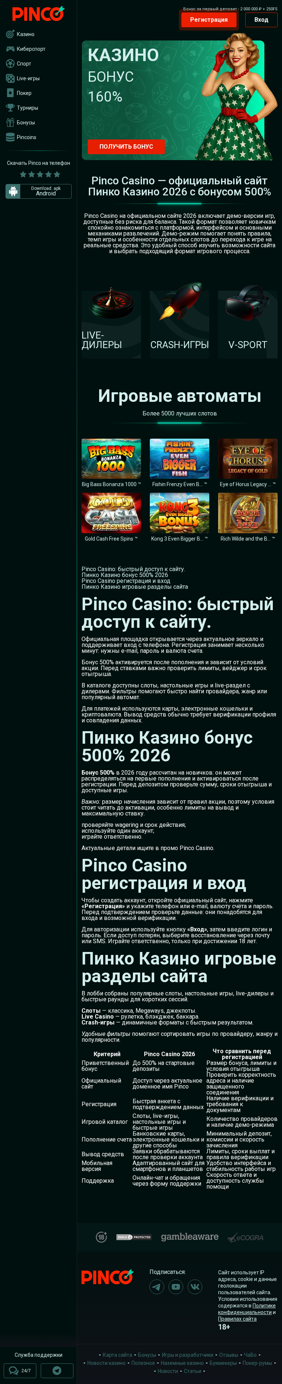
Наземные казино (182, 1363)
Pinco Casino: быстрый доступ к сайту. (133, 569)
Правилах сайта (237, 1319)
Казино (26, 34)
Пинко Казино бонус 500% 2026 (125, 574)
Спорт (24, 64)
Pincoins (26, 137)
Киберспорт (31, 49)
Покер (24, 93)
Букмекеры (223, 1363)
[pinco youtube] (176, 1286)
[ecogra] (245, 1234)
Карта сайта (117, 1355)
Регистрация (209, 19)
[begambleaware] (189, 1235)
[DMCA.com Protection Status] (134, 1236)
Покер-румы (257, 1363)
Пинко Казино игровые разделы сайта (135, 586)
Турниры (27, 108)
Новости (168, 1371)
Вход (261, 19)
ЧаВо (250, 1355)
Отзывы (228, 1355)
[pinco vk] (195, 1286)
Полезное (143, 1363)
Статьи (192, 1371)
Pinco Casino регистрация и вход (126, 580)
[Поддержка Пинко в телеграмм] (57, 1370)
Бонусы (26, 122)
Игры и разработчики (187, 1355)
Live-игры (28, 78)
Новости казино (106, 1363)
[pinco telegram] (156, 1286)
